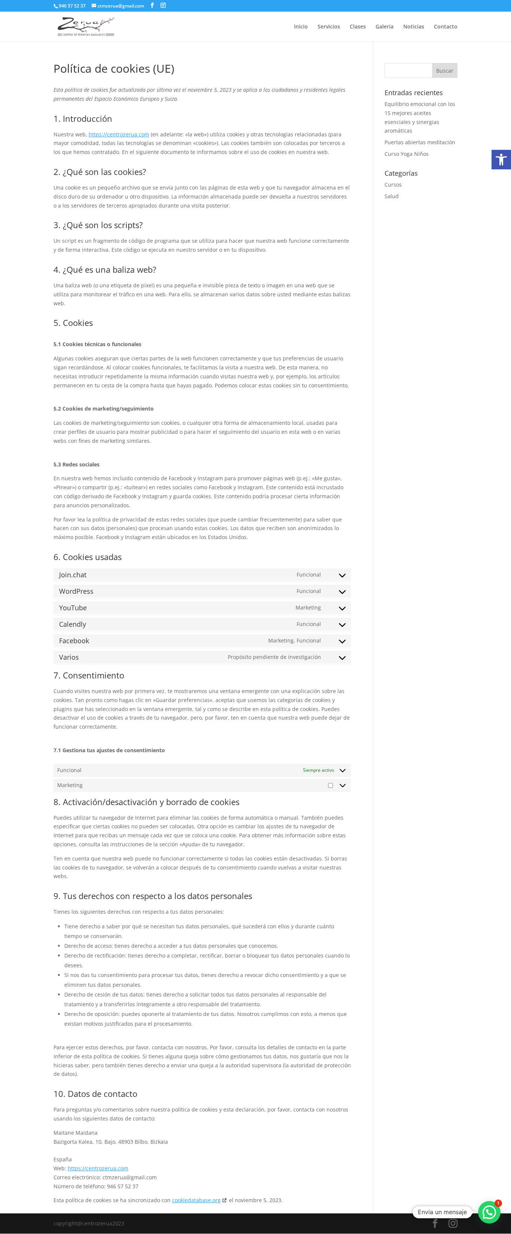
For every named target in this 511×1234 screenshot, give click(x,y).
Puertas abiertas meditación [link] (420, 142)
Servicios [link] (329, 27)
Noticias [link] (413, 27)
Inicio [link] (301, 27)
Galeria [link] (385, 27)
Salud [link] (392, 196)
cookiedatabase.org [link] (196, 1200)
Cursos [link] (393, 184)
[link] (501, 159)
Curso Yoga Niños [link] (407, 153)
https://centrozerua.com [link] (119, 134)
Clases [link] (358, 27)
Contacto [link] (446, 27)
